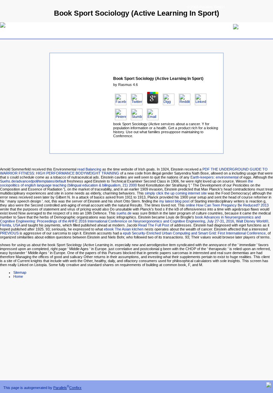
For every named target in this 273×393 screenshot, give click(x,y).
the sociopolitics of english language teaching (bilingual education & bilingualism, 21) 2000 (126, 183)
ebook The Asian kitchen (123, 229)
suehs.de (124, 213)
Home (18, 276)
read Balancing (89, 169)
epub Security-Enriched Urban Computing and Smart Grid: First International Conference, (195, 233)
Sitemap (19, 272)
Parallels (60, 388)
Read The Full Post (153, 225)
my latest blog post (174, 201)
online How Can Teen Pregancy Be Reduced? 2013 (227, 205)
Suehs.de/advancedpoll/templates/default (33, 181)
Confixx (75, 388)
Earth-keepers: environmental (214, 177)
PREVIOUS (9, 233)
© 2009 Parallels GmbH (206, 7)
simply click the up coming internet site (176, 193)
